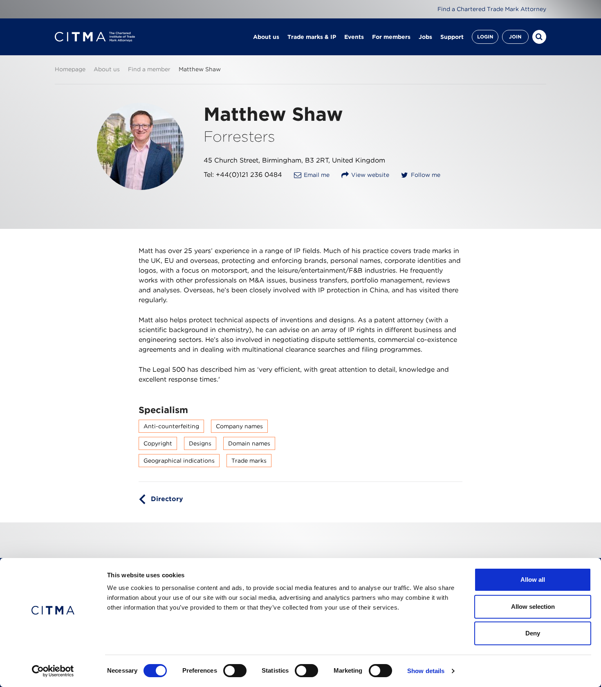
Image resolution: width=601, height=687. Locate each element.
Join (515, 37)
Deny (532, 633)
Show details (425, 670)
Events (354, 37)
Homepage (70, 69)
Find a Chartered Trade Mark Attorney (491, 9)
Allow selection (533, 606)
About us (266, 37)
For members (391, 37)
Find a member (149, 69)
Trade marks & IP (311, 37)
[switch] (235, 670)
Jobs (425, 37)
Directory (167, 499)
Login (485, 37)
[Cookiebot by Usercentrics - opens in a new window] (53, 671)
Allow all (532, 579)
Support (452, 37)
